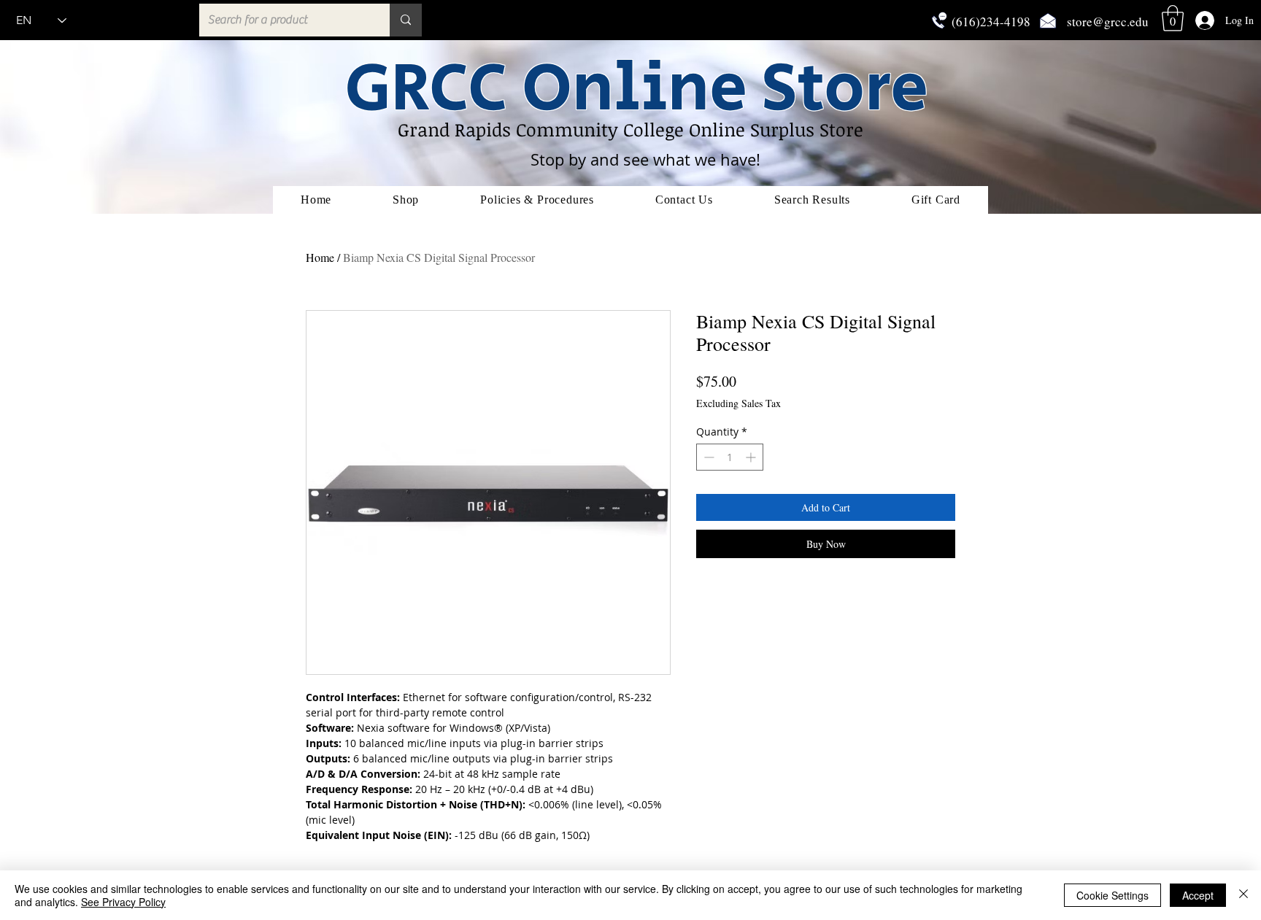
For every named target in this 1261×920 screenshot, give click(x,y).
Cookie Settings (1112, 895)
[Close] (1243, 895)
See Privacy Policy (123, 901)
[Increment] (752, 457)
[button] (1173, 18)
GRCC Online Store (636, 89)
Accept (1198, 895)
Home (320, 257)
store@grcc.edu (1108, 21)
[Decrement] (707, 457)
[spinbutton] (730, 457)
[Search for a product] (406, 20)
